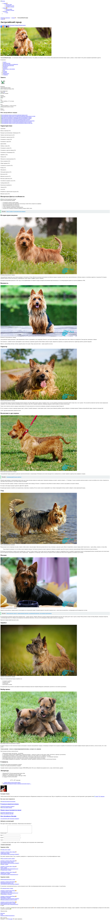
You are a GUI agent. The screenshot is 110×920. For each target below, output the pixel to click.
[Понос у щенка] (4, 864)
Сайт (2, 839)
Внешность (5, 66)
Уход (4, 70)
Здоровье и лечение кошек (6, 881)
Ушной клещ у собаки (5, 873)
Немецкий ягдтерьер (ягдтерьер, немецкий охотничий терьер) (17, 783)
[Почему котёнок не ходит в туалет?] (9, 899)
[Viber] (8, 26)
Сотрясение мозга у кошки (6, 891)
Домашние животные (5, 17)
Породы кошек (9, 9)
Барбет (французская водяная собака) (11, 782)
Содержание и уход (10, 5)
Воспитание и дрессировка (9, 68)
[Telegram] (5, 26)
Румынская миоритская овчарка (10, 804)
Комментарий (4, 832)
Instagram (102, 796)
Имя (2, 835)
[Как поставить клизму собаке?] (8, 858)
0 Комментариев (22, 25)
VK (99, 796)
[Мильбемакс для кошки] (6, 894)
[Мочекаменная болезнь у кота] (8, 879)
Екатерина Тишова (14, 25)
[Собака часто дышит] (6, 849)
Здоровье (5, 72)
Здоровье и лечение (10, 6)
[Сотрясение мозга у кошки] (7, 888)
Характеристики (6, 63)
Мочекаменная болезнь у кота (7, 882)
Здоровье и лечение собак (6, 851)
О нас (7, 12)
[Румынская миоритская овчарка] (8, 801)
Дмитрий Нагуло (9, 812)
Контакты (5, 11)
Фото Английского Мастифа (8, 816)
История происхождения (8, 65)
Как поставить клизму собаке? (7, 861)
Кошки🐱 (5, 8)
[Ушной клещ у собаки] (6, 869)
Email (97, 796)
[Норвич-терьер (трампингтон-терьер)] (6, 807)
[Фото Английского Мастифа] (7, 813)
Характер (5, 67)
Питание (5, 71)
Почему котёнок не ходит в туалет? (8, 903)
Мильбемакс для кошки (6, 897)
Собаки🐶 (5, 3)
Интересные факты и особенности (10, 64)
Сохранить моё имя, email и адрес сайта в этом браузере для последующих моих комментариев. (22, 842)
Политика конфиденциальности (7, 915)
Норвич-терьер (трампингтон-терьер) (11, 810)
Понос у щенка (4, 867)
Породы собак (9, 4)
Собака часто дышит (5, 853)
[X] (6, 26)
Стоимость (5, 74)
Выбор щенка (6, 73)
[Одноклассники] (3, 26)
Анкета (4, 62)
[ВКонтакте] (1, 26)
